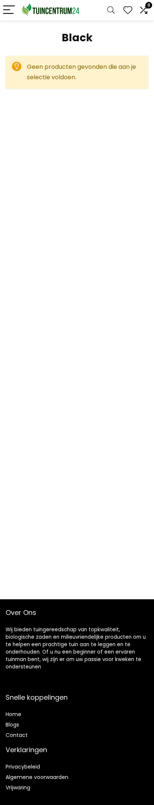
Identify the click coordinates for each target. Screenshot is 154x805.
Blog (11, 724)
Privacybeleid (23, 766)
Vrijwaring (18, 787)
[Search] (111, 10)
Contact (17, 735)
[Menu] (9, 10)
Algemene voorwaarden (37, 777)
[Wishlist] (127, 10)
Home (13, 714)
